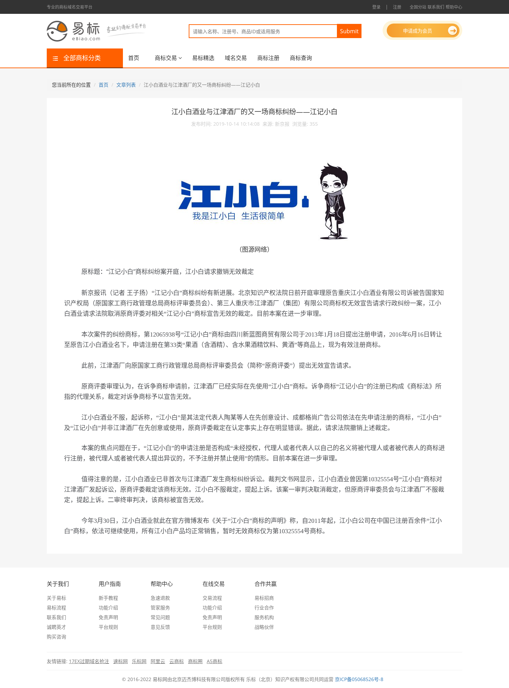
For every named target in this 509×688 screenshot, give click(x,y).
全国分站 (418, 7)
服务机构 (264, 617)
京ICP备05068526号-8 (359, 679)
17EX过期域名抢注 (89, 661)
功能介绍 (108, 607)
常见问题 (160, 617)
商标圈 (195, 661)
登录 (376, 7)
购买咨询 (56, 636)
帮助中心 (454, 7)
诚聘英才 (56, 627)
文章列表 (126, 84)
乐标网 (139, 661)
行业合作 (264, 607)
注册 (397, 7)
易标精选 (203, 58)
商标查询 (301, 58)
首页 (133, 58)
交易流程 (212, 598)
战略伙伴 (264, 627)
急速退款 (160, 598)
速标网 (120, 661)
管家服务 (160, 607)
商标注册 (268, 58)
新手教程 (108, 598)
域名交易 (236, 58)
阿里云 (158, 661)
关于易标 (56, 598)
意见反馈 (160, 627)
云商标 (176, 661)
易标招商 (264, 598)
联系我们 (436, 7)
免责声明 (108, 617)
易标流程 (56, 607)
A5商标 (214, 661)
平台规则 (108, 627)
